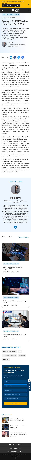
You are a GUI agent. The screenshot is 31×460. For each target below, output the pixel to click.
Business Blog (22, 355)
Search (28, 10)
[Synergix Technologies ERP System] (15, 10)
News (20, 351)
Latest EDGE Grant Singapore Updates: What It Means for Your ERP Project (19, 433)
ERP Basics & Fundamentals (9, 355)
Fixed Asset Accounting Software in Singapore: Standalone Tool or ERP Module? (19, 419)
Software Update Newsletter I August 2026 (18, 426)
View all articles (23, 237)
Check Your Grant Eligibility (11, 6)
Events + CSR (6, 359)
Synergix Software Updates (11, 14)
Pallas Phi (10, 42)
